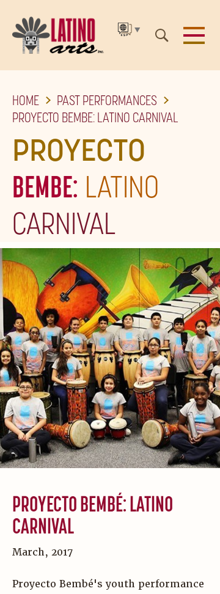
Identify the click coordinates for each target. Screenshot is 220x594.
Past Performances (107, 100)
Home (25, 100)
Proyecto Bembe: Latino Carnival (95, 117)
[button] (194, 35)
